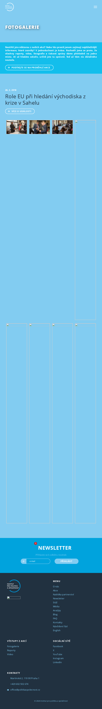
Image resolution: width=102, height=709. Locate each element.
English (57, 630)
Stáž (55, 602)
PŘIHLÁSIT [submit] (66, 561)
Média (56, 606)
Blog (55, 614)
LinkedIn (57, 662)
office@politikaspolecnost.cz (25, 689)
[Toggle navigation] (95, 7)
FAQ (55, 618)
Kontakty (57, 622)
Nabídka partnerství (63, 594)
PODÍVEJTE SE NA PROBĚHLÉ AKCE (31, 67)
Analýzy (57, 610)
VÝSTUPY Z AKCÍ (17, 641)
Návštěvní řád (60, 626)
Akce (55, 590)
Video (10, 654)
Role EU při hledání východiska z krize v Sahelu (45, 99)
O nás (56, 586)
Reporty (11, 650)
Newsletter (58, 598)
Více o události (21, 111)
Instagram (58, 658)
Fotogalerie (22, 27)
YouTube (57, 654)
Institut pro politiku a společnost (54, 701)
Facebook (58, 646)
